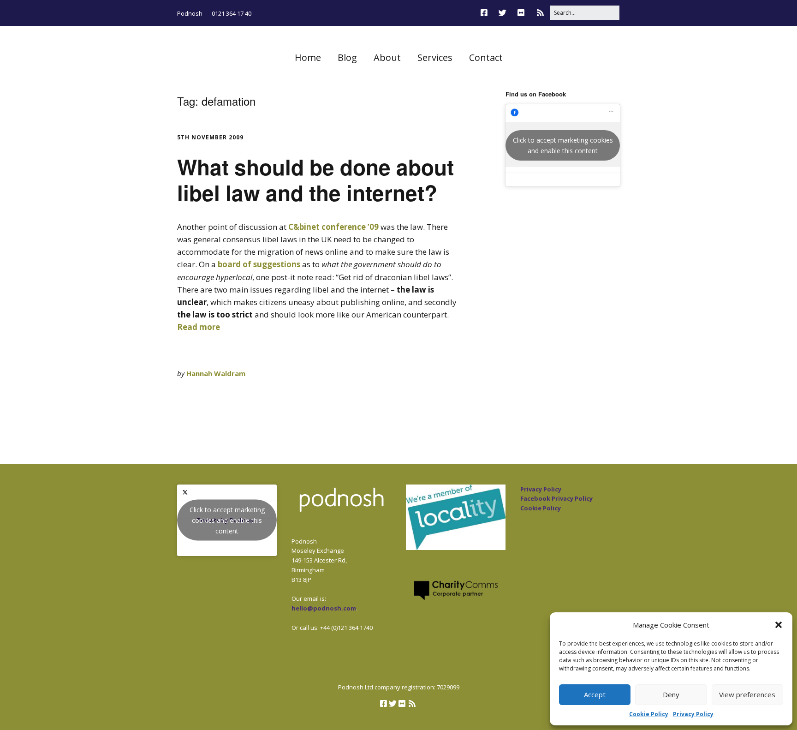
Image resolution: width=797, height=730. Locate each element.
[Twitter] (502, 12)
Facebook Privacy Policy (556, 498)
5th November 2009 (210, 137)
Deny (671, 694)
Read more (198, 327)
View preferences (747, 694)
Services (434, 57)
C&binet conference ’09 (334, 226)
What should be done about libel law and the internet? (315, 179)
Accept (595, 694)
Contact (486, 57)
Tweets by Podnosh (227, 520)
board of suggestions (259, 264)
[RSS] (540, 12)
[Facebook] (486, 12)
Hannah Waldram (215, 373)
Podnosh (189, 13)
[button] (778, 624)
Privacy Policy (693, 714)
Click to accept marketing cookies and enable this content (563, 145)
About (387, 57)
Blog (347, 57)
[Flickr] (521, 12)
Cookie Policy (648, 714)
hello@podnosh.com (323, 608)
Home (308, 57)
